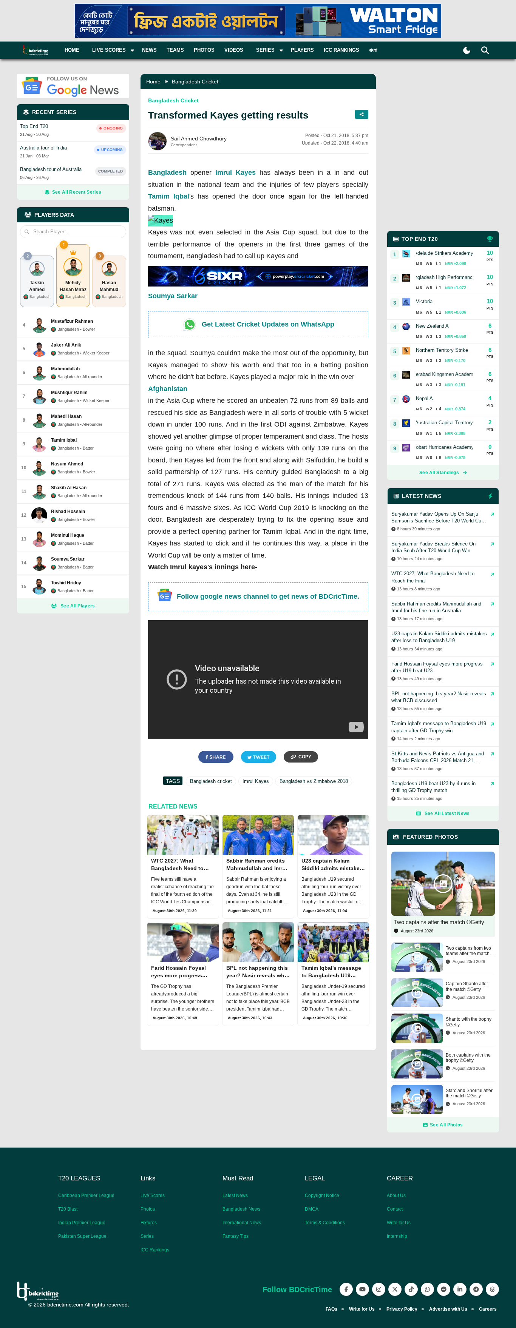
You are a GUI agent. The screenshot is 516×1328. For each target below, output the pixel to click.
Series (147, 1236)
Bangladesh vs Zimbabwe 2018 (314, 781)
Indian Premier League (81, 1222)
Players (302, 50)
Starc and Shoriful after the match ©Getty (469, 1093)
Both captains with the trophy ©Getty (468, 1057)
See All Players (77, 606)
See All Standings (439, 472)
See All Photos (446, 1125)
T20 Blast (67, 1209)
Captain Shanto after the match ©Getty (467, 986)
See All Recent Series (76, 192)
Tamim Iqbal (168, 196)
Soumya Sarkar (173, 296)
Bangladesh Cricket (195, 82)
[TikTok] (411, 1289)
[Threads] (492, 1289)
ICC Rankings (341, 50)
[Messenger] (443, 1289)
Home (72, 50)
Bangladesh (167, 172)
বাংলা (373, 50)
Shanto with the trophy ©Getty (468, 1022)
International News (241, 1222)
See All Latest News (447, 813)
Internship (397, 1236)
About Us (396, 1195)
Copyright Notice (322, 1195)
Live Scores (153, 1195)
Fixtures (149, 1222)
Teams (175, 50)
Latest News (235, 1195)
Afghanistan (167, 389)
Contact (395, 1209)
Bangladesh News (241, 1209)
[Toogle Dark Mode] (467, 50)
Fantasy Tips (235, 1236)
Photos (204, 50)
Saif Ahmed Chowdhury (199, 139)
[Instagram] (378, 1289)
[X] (395, 1289)
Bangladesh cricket (211, 781)
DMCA (311, 1209)
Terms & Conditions (325, 1222)
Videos (233, 50)
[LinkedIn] (460, 1289)
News (149, 50)
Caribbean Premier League (86, 1195)
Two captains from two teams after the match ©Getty (468, 951)
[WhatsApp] (427, 1289)
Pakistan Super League (82, 1236)
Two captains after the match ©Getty (439, 922)
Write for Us (399, 1222)
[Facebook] (346, 1289)
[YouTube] (362, 1289)
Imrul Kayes (235, 172)
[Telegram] (476, 1289)
